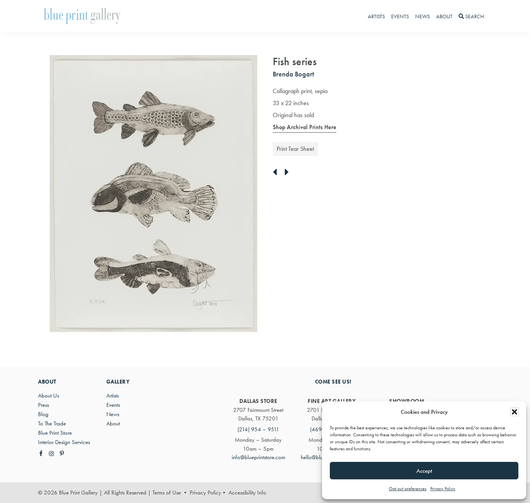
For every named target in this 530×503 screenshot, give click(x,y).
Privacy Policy (443, 489)
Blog (43, 414)
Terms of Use (166, 492)
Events (113, 405)
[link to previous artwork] (277, 172)
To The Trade (52, 423)
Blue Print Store (55, 433)
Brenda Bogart (293, 73)
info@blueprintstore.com (258, 457)
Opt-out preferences (407, 489)
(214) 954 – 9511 (258, 429)
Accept (424, 471)
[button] (514, 412)
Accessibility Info (247, 492)
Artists (112, 395)
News (112, 414)
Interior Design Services (64, 442)
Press (43, 405)
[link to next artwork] (289, 172)
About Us (48, 395)
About (113, 423)
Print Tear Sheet (295, 149)
